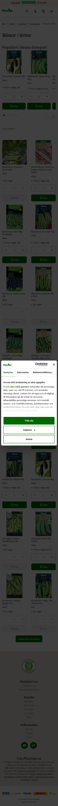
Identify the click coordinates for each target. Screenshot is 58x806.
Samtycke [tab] (8, 372)
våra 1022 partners (20, 387)
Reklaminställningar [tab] (43, 372)
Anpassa (27, 430)
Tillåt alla (29, 420)
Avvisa (29, 439)
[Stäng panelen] (54, 365)
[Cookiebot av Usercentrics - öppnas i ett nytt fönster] (36, 364)
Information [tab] (23, 372)
